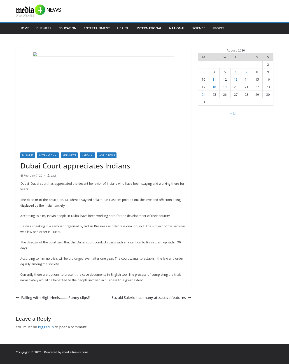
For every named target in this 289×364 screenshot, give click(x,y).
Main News (69, 155)
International (149, 28)
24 (203, 94)
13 (236, 79)
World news (107, 155)
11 (214, 79)
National (177, 28)
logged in (46, 326)
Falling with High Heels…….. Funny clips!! (55, 297)
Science (198, 28)
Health (123, 28)
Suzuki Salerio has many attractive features (149, 297)
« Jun (233, 113)
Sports (218, 28)
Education (67, 28)
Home (24, 28)
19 (225, 87)
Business (43, 28)
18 (214, 87)
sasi (53, 175)
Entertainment (97, 28)
